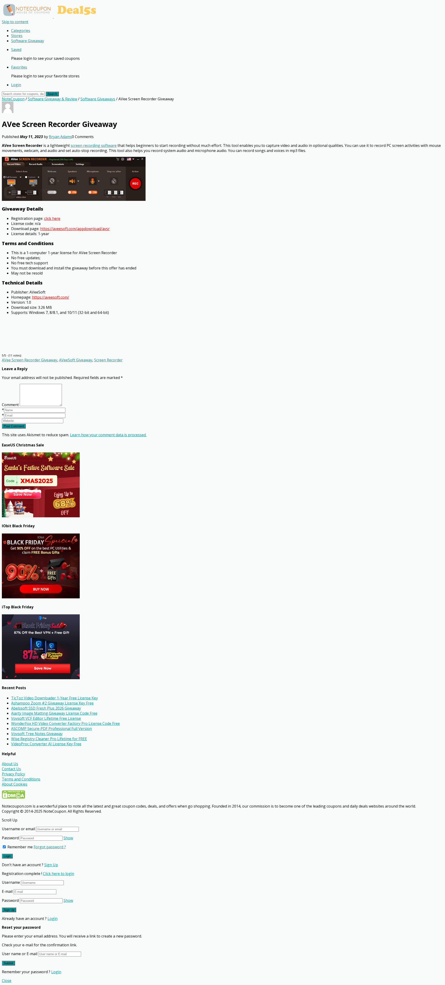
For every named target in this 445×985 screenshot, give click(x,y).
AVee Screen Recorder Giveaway (29, 360)
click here (52, 218)
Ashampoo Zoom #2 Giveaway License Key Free (52, 703)
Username (11, 882)
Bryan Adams (60, 136)
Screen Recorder (108, 360)
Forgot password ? (50, 846)
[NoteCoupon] (51, 16)
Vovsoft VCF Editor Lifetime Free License (46, 718)
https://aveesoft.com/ (50, 297)
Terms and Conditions (21, 779)
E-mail (7, 891)
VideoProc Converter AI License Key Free (46, 743)
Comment (10, 404)
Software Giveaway (27, 40)
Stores (16, 35)
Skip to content (15, 21)
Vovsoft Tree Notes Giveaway (37, 733)
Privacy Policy (13, 774)
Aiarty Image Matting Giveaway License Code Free (54, 713)
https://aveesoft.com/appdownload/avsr (75, 228)
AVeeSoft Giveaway (75, 360)
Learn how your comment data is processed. (108, 434)
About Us (10, 763)
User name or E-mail (19, 953)
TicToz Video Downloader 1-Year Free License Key (54, 698)
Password (10, 837)
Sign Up (51, 864)
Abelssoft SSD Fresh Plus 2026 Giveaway (46, 708)
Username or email (18, 828)
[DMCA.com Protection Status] (13, 797)
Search (52, 94)
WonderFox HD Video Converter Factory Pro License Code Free (65, 723)
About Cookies (14, 784)
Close (6, 980)
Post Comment (14, 426)
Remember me (19, 846)
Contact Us (11, 768)
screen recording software (94, 145)
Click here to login (58, 873)
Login (16, 84)
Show (68, 837)
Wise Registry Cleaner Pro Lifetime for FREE (49, 738)
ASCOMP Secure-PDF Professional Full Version (51, 728)
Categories (20, 30)
